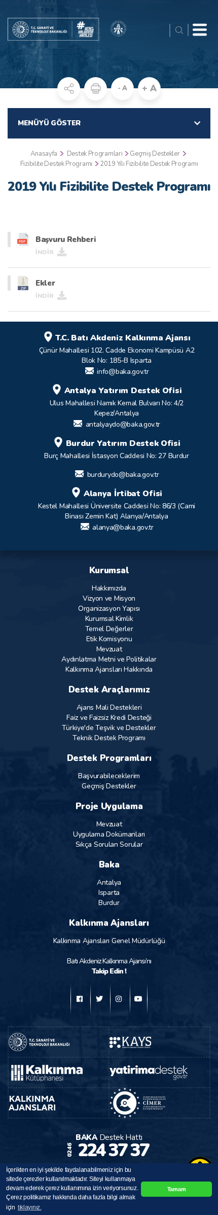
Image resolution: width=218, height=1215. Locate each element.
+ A (149, 88)
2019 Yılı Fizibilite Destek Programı (149, 163)
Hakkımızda (109, 588)
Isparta (109, 892)
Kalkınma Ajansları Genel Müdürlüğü (109, 941)
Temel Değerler (109, 629)
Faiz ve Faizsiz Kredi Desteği (108, 717)
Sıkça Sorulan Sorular (109, 844)
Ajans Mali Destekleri (109, 707)
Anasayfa (43, 153)
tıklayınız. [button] (30, 1207)
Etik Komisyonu (109, 639)
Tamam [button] (176, 1189)
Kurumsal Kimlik (109, 618)
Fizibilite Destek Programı (56, 163)
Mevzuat (109, 649)
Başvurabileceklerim (109, 776)
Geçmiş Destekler (154, 153)
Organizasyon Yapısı (109, 608)
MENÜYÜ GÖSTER (49, 123)
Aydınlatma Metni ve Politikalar (109, 659)
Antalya (109, 882)
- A (122, 88)
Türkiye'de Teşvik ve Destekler (109, 728)
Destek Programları (95, 153)
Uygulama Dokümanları (109, 834)
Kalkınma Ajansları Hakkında (109, 669)
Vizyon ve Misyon (109, 598)
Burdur (108, 903)
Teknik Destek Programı (108, 738)
